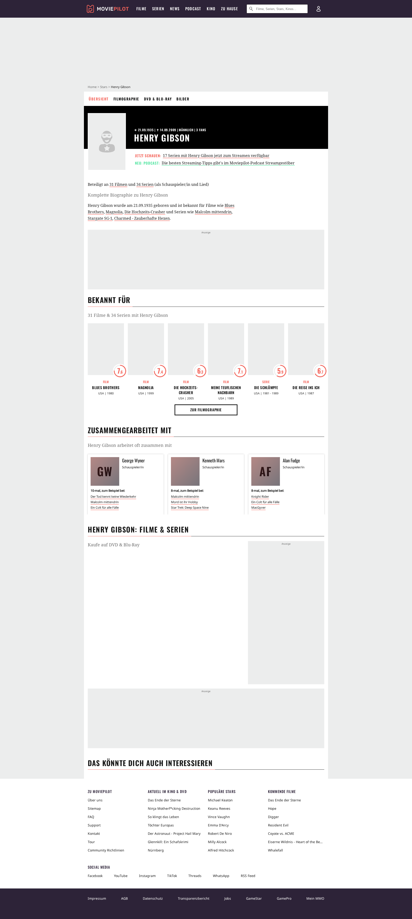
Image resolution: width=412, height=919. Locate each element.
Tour (91, 842)
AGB (124, 898)
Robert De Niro (220, 833)
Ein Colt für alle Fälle (105, 507)
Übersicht (99, 98)
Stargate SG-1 (100, 218)
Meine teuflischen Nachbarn (226, 390)
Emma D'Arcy (218, 825)
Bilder (182, 98)
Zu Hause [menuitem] (229, 8)
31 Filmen (118, 184)
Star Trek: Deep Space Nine (190, 507)
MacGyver (258, 507)
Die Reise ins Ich (306, 387)
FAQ (91, 817)
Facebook (95, 875)
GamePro (284, 898)
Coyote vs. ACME (281, 833)
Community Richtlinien (106, 850)
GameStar (254, 898)
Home (92, 87)
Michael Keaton (220, 800)
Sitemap (94, 808)
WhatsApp (221, 875)
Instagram (147, 875)
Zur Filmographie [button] (206, 409)
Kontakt (94, 833)
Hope (272, 808)
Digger (273, 817)
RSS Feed (248, 875)
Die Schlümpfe (266, 387)
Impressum (97, 898)
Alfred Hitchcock (221, 850)
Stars (103, 87)
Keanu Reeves (219, 808)
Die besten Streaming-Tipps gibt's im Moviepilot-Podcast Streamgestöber (228, 163)
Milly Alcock (217, 842)
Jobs (227, 898)
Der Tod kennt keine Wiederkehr (113, 496)
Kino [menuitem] (211, 8)
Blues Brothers (105, 387)
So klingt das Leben (163, 817)
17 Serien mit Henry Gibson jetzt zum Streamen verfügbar (216, 155)
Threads (194, 875)
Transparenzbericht (193, 898)
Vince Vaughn (219, 817)
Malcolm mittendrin (213, 211)
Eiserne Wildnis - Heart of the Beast (296, 842)
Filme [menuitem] (141, 8)
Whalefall (275, 850)
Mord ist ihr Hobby (184, 502)
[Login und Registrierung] (318, 9)
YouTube (121, 875)
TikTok (172, 875)
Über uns (95, 800)
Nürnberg (156, 850)
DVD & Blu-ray (158, 98)
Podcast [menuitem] (193, 8)
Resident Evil (278, 825)
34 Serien (145, 184)
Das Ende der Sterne (164, 800)
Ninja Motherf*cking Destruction (174, 808)
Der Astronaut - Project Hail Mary (174, 833)
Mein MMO (315, 898)
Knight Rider (260, 496)
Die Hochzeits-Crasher (144, 211)
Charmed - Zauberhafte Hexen (142, 218)
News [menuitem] (175, 8)
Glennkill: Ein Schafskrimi (168, 842)
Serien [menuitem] (158, 8)
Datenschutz (153, 898)
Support (94, 825)
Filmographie (126, 98)
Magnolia (114, 211)
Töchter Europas (161, 825)
